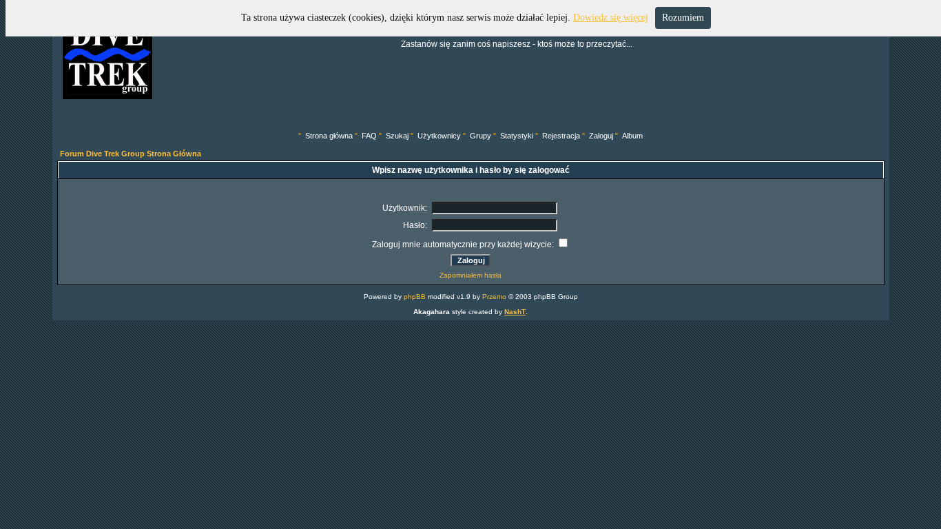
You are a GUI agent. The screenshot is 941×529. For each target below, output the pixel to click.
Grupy (480, 136)
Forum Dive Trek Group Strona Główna (130, 153)
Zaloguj (601, 136)
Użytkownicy (439, 136)
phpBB (415, 296)
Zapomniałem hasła (470, 275)
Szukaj (397, 136)
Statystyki (516, 136)
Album (632, 136)
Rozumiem (683, 17)
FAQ (369, 136)
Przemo (494, 296)
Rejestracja (561, 136)
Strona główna (329, 136)
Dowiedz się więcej (610, 17)
